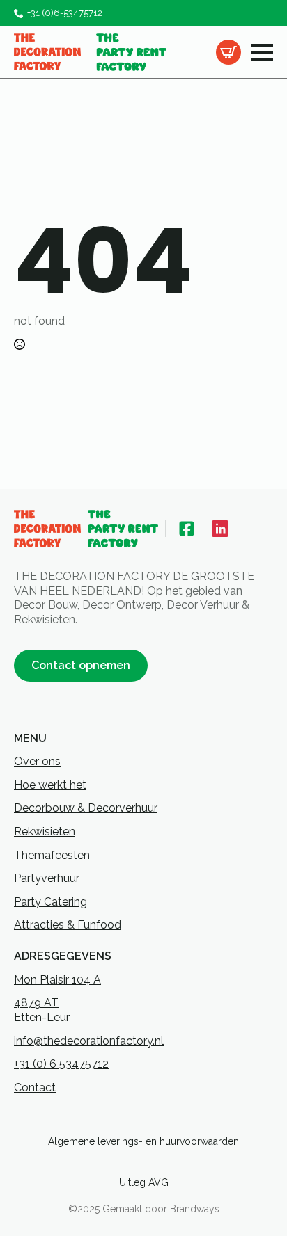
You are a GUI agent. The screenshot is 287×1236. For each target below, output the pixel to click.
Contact (35, 1087)
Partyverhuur (46, 878)
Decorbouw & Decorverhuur (85, 807)
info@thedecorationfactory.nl (89, 1041)
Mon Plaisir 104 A (57, 979)
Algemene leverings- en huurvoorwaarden (143, 1141)
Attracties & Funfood (67, 924)
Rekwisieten (44, 831)
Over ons (37, 761)
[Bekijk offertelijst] (228, 52)
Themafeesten (52, 855)
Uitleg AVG (144, 1182)
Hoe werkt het (50, 785)
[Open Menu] (262, 52)
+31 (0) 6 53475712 (61, 1063)
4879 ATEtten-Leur (42, 1010)
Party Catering (50, 901)
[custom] (186, 528)
